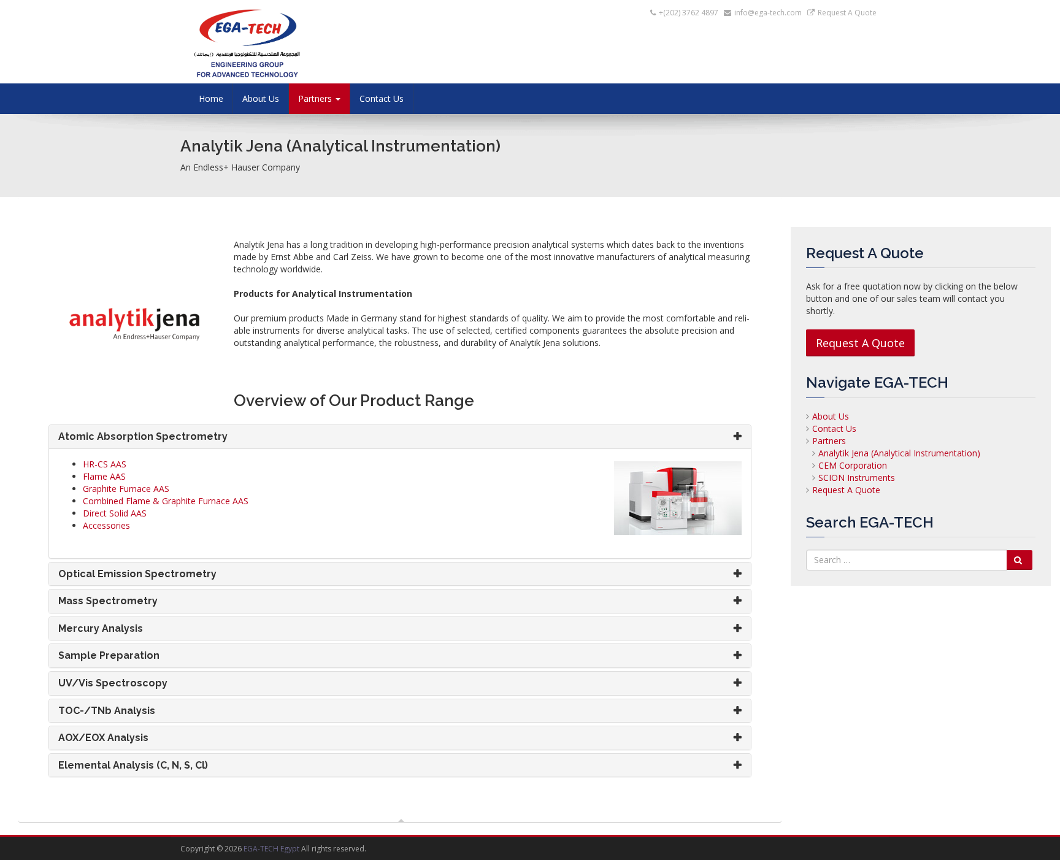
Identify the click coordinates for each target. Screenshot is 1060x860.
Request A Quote (846, 490)
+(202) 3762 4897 (688, 12)
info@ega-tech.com (768, 12)
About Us (260, 98)
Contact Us (381, 98)
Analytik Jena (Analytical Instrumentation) (899, 453)
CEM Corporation (852, 465)
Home (211, 98)
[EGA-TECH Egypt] (290, 38)
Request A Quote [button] (860, 343)
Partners (829, 441)
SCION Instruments (856, 477)
